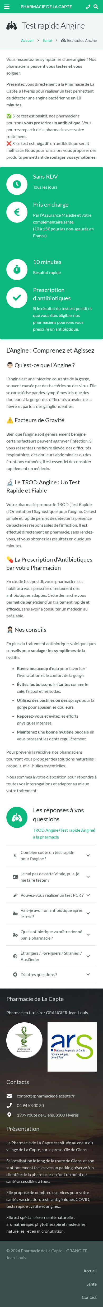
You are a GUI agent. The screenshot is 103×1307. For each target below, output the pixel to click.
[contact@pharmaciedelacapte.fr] (11, 1095)
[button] (7, 6)
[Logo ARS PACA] (72, 1047)
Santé (91, 1283)
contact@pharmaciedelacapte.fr (45, 1095)
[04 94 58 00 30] (11, 1105)
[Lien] (88, 6)
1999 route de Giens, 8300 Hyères (48, 1114)
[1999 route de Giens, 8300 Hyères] (11, 1114)
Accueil (90, 1270)
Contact (89, 1297)
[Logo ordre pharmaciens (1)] (24, 1040)
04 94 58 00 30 (30, 1105)
